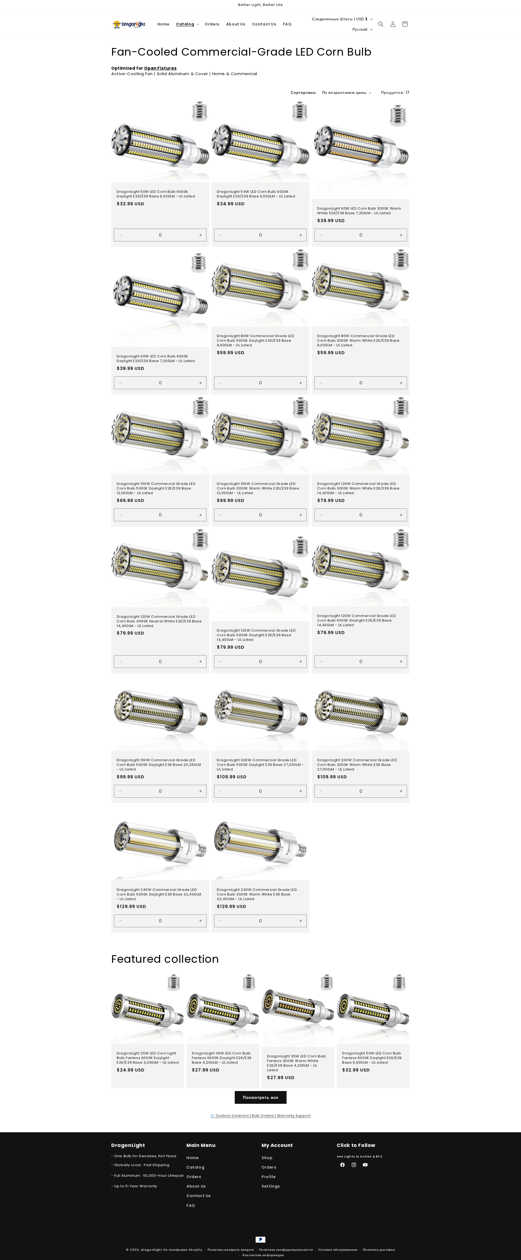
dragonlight (152, 1250)
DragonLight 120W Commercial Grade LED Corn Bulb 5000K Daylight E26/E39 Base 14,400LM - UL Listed (256, 635)
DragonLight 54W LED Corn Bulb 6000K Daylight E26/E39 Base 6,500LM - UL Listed (256, 194)
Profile (269, 1176)
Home (192, 1157)
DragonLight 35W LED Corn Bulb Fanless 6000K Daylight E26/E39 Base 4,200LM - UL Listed (222, 1058)
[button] (187, 24)
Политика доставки (379, 1250)
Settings (271, 1186)
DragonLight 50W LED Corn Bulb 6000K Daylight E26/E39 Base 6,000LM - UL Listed (156, 194)
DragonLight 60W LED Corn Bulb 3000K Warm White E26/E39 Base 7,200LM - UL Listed (359, 211)
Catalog (195, 1167)
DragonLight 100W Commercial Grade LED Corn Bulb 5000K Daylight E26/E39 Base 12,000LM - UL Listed (156, 489)
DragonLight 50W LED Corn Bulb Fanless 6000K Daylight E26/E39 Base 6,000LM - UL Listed (372, 1058)
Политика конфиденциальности (286, 1250)
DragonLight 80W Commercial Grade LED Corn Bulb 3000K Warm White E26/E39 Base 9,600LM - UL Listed (358, 341)
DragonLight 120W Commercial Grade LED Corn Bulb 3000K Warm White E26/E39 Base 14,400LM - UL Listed (358, 489)
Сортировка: (303, 92)
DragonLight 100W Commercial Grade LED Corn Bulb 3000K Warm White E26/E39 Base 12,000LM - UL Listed (258, 489)
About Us (196, 1186)
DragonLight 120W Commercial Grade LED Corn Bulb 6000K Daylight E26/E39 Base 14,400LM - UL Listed (356, 621)
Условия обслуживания (337, 1250)
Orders (193, 1176)
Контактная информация (263, 1255)
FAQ (190, 1205)
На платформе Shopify (182, 1250)
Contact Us (198, 1195)
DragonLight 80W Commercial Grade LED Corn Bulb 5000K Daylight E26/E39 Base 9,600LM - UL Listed (255, 341)
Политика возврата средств (231, 1250)
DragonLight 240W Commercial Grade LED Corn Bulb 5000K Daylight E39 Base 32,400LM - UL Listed (159, 894)
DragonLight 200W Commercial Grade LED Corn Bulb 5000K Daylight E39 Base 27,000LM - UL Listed (260, 765)
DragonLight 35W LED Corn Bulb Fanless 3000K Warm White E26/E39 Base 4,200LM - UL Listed (296, 1063)
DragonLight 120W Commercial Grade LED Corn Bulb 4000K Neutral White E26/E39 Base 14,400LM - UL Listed (159, 621)
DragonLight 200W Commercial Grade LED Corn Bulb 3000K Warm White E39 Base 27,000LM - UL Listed (357, 765)
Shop (267, 1157)
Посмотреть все (260, 1097)
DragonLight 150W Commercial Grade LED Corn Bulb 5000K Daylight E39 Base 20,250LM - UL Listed (159, 765)
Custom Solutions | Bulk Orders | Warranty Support (260, 1115)
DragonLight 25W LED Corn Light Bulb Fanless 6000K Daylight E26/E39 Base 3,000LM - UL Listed (148, 1058)
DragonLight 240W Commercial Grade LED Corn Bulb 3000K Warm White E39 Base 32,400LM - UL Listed (257, 894)
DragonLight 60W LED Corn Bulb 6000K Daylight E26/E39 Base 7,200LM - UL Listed (156, 358)
